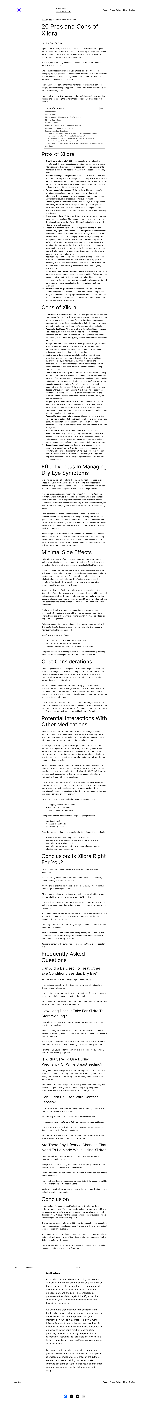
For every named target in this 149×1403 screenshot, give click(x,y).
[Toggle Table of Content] (100, 108)
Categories (61, 8)
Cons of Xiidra (50, 114)
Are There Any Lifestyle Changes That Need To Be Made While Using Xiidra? (75, 143)
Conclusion (49, 146)
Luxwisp (17, 1382)
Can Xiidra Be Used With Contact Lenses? (63, 141)
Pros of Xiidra (50, 112)
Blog (51, 20)
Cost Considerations (53, 123)
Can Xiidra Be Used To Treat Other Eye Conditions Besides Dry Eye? (72, 133)
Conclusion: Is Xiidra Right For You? (59, 128)
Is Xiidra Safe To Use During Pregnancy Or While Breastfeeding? (71, 138)
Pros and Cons (27, 1267)
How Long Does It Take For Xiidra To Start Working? (66, 136)
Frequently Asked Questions (56, 131)
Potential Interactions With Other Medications (63, 125)
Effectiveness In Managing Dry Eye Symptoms (63, 117)
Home (44, 20)
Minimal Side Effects (53, 120)
